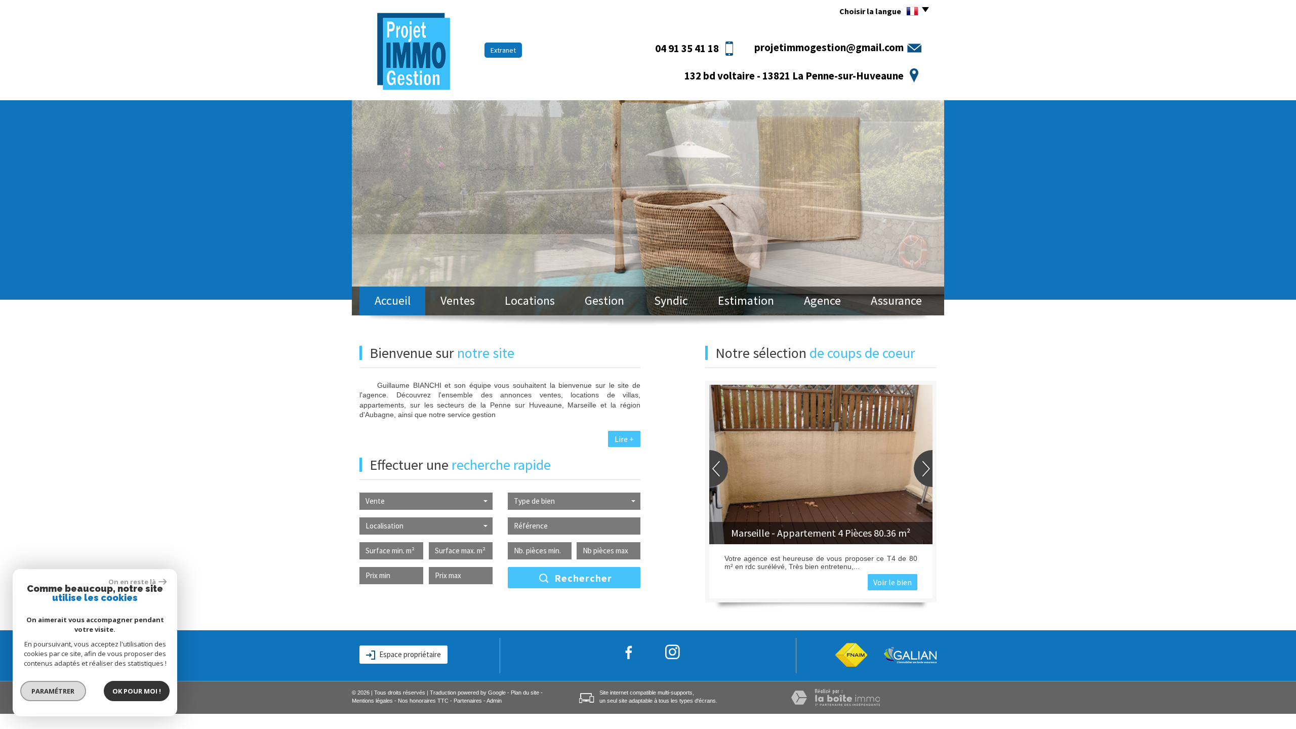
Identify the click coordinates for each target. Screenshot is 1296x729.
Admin (494, 701)
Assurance (896, 300)
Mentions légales (372, 701)
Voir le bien (892, 582)
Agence (822, 300)
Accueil (393, 300)
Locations (530, 300)
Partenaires (468, 701)
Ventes (457, 300)
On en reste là (132, 581)
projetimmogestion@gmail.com (829, 47)
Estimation (746, 300)
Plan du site (525, 693)
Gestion (604, 300)
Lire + (624, 439)
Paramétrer (53, 691)
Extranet (503, 50)
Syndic (671, 300)
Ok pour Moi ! (136, 691)
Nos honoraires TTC (423, 701)
